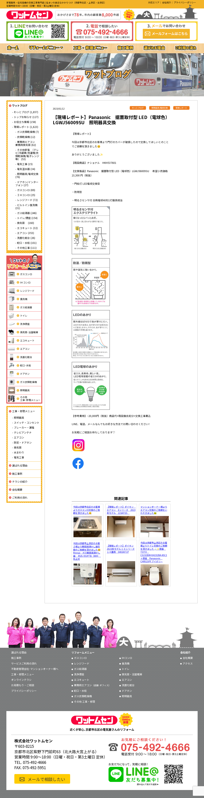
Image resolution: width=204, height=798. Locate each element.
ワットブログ (19, 105)
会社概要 (17, 489)
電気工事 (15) (25, 164)
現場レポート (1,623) (26, 127)
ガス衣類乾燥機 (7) (28, 132)
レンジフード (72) (27, 200)
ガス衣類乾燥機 (28, 382)
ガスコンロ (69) (26, 190)
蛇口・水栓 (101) (27, 243)
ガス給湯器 (26, 307)
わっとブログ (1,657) (26, 112)
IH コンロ (25, 282)
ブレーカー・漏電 (24, 427)
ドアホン (25, 373)
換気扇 (18, 447)
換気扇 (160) (25, 223)
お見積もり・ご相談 (22, 685)
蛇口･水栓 (25, 365)
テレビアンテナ (23, 432)
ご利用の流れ (19, 497)
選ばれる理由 (19, 465)
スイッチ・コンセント (26, 422)
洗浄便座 (25, 324)
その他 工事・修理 (84, 701)
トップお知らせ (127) (26, 117)
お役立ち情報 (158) (25, 122)
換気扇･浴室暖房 (29, 332)
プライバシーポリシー (185, 2)
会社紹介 (166, 2)
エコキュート (27, 340)
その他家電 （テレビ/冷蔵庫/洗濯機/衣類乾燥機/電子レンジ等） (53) (27, 154)
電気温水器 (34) (26, 169)
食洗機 (23, 299)
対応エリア (153, 2)
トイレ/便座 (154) (27, 218)
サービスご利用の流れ (24, 663)
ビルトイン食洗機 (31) (26, 206)
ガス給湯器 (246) (27, 213)
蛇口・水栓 (80, 691)
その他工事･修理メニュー (30, 398)
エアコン (25, 348)
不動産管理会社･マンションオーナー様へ (34, 669)
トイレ (23, 315)
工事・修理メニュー (23, 411)
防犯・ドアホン (23, 442)
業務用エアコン (92, 685)
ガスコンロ (26, 274)
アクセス (188, 663)
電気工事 (19, 457)
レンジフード (27, 290)
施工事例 (17, 473)
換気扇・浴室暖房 (132, 674)
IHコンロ (127, 658)
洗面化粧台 (26, 357)
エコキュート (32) (27, 228)
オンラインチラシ (21, 680)
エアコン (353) (25, 233)
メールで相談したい (46, 779)
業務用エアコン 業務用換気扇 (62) (26, 143)
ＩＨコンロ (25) (26, 195)
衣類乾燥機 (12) (26, 137)
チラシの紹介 (19, 481)
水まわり (19, 452)
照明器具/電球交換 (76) (26, 175)
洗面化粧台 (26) (26, 238)
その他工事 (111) (27, 248)
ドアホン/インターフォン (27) (26, 183)
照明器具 (25, 390)
